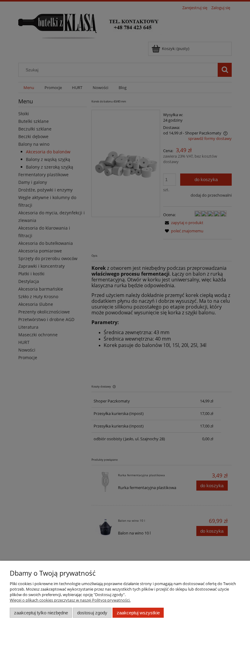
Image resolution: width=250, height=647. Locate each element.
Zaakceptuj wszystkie (138, 612)
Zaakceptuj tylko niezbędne (41, 612)
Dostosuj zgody (92, 612)
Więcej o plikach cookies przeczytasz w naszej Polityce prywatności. (70, 600)
